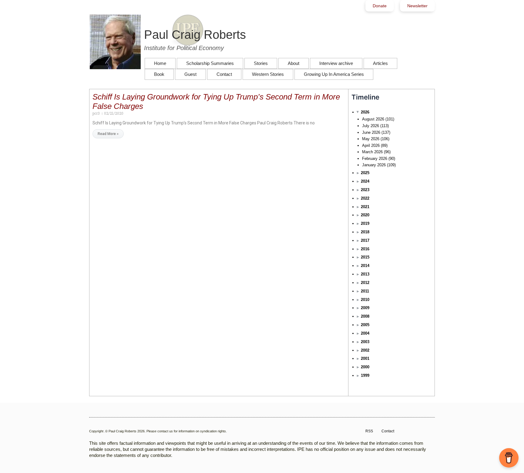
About (293, 63)
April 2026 (371, 145)
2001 (365, 358)
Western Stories (268, 74)
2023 (365, 190)
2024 (365, 181)
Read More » (108, 134)
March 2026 (372, 152)
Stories (261, 63)
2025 (365, 173)
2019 (365, 223)
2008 (365, 316)
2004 (365, 333)
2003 (365, 342)
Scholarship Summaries (210, 63)
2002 (365, 350)
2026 (365, 112)
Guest (190, 74)
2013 (365, 274)
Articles (380, 63)
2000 (365, 367)
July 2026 (370, 125)
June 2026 (371, 132)
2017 (365, 240)
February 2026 (374, 158)
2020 (365, 215)
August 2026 (373, 119)
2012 (365, 282)
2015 (365, 257)
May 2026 (370, 139)
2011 (365, 291)
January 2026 (374, 165)
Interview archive (336, 63)
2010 (365, 299)
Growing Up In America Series (334, 74)
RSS (369, 431)
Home (160, 63)
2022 (365, 198)
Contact (224, 74)
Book (159, 74)
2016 (365, 249)
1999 (365, 375)
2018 (365, 232)
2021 (365, 206)
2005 (365, 325)
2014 (365, 265)
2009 (365, 308)
